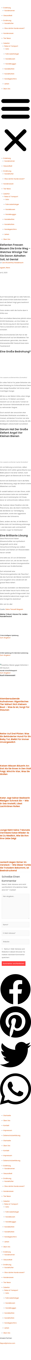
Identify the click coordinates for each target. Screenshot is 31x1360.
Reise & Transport (11, 46)
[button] (15, 125)
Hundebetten (9, 69)
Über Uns (6, 89)
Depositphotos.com (7, 1343)
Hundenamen (9, 10)
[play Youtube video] (15, 675)
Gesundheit (7, 15)
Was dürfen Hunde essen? (14, 28)
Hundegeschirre (10, 79)
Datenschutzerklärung (11, 1135)
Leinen (6, 84)
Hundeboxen (10, 59)
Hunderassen (8, 33)
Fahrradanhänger (12, 54)
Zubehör (6, 43)
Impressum (7, 1130)
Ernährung (7, 20)
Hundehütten (9, 74)
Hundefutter (9, 23)
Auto (7, 49)
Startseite (7, 1115)
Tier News (7, 38)
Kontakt (6, 1125)
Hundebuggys (10, 64)
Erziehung (7, 8)
